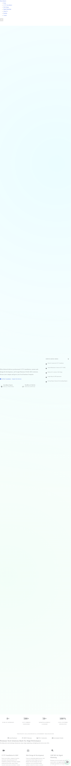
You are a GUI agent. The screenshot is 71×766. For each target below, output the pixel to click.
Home (4, 3)
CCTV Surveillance (7, 5)
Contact (5, 15)
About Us (5, 11)
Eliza (3, 1)
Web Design (6, 7)
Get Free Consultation (6, 379)
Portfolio (5, 13)
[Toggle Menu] (1, 19)
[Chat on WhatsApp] (67, 762)
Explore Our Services (16, 379)
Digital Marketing (7, 9)
